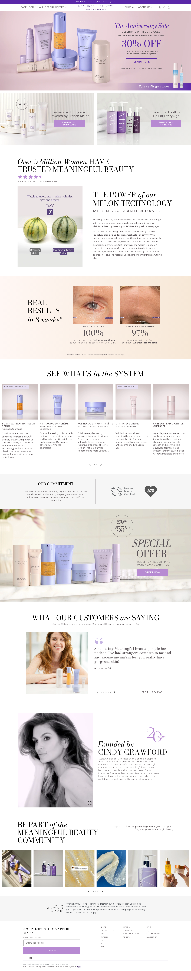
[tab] (94, 464)
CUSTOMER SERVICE (154, 934)
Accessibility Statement (54, 967)
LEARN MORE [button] (142, 61)
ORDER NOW (152, 572)
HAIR (102, 947)
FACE (103, 940)
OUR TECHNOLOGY (131, 934)
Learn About (69, 123)
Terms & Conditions (29, 967)
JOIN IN (52, 950)
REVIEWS (126, 937)
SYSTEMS (104, 937)
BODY (103, 943)
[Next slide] (101, 464)
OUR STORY (128, 931)
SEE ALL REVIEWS (152, 692)
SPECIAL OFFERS (107, 931)
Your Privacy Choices (70, 967)
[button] (55, 7)
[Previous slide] (90, 464)
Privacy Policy (40, 967)
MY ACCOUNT (151, 937)
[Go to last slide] (89, 891)
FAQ (147, 931)
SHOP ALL (105, 934)
